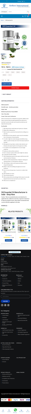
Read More (8, 240)
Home (2, 20)
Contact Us (4, 278)
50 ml (13, 72)
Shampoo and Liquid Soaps (7, 322)
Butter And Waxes (6, 344)
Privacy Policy (5, 283)
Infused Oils (5, 335)
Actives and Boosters (7, 374)
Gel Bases (4, 317)
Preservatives (5, 382)
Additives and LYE (6, 376)
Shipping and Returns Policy (7, 286)
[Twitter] (5, 305)
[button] (29, 230)
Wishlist (19, 278)
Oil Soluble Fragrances (23, 332)
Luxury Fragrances (22, 330)
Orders (19, 280)
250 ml (23, 72)
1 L (9, 74)
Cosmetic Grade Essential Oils (23, 316)
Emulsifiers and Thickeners (8, 378)
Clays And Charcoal (6, 346)
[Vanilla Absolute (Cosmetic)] (28, 237)
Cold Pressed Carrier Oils (7, 330)
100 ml (18, 72)
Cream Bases (5, 315)
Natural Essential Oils (22, 320)
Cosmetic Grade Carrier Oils (7, 333)
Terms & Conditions (6, 280)
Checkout (20, 285)
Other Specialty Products (8, 349)
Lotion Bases (5, 319)
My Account (20, 276)
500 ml (4, 74)
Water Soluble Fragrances (23, 334)
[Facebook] (2, 305)
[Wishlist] (25, 16)
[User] (23, 16)
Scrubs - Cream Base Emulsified (7, 325)
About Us (4, 276)
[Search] (28, 11)
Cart (19, 283)
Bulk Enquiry (16, 88)
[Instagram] (8, 305)
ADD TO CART (7, 84)
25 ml (7, 72)
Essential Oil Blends (22, 318)
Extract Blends (5, 359)
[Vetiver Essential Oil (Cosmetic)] (13, 237)
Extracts (4, 361)
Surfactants (5, 380)
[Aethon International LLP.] (15, 6)
